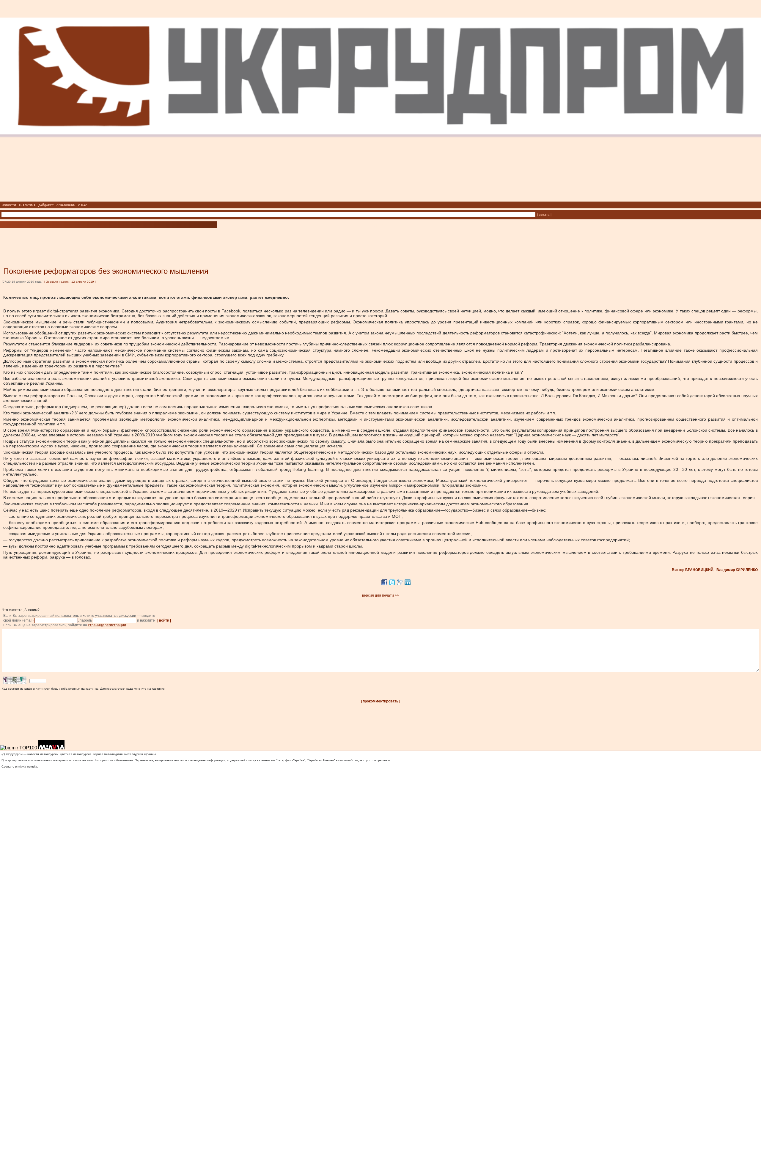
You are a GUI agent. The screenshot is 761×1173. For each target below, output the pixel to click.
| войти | (164, 620)
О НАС (82, 205)
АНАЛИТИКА (27, 205)
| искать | (544, 214)
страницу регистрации (107, 625)
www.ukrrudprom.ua (100, 760)
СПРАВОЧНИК (66, 205)
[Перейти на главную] (380, 200)
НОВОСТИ (9, 205)
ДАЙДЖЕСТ (46, 205)
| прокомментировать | (380, 701)
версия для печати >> (380, 595)
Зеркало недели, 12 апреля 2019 (70, 281)
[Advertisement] (71, 239)
